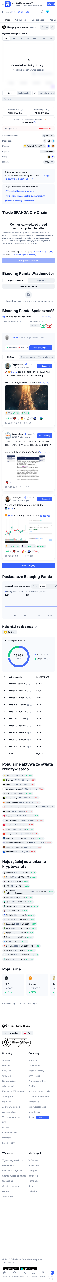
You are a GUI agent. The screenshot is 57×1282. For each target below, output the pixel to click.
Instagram (33, 1175)
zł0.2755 (20, 950)
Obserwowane (9, 1132)
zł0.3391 (16, 911)
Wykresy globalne (11, 1117)
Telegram (32, 1170)
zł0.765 (20, 919)
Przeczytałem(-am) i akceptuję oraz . (29, 253)
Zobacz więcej (47, 316)
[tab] (35, 93)
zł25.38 (17, 881)
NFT (4, 1122)
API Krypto (7, 1096)
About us (32, 1060)
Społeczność (34, 1165)
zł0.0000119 (21, 928)
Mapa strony (8, 1143)
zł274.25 (22, 906)
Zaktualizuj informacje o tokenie (20, 191)
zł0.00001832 (23, 946)
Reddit (31, 1186)
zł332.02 (19, 902)
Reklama (6, 1065)
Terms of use (34, 1065)
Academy (7, 1060)
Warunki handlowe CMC (43, 252)
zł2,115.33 (19, 933)
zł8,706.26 (19, 897)
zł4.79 (17, 886)
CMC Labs (7, 1070)
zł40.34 (20, 915)
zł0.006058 (29, 891)
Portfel (5, 1127)
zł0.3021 (21, 924)
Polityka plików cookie (39, 1091)
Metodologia (34, 1112)
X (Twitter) (33, 1160)
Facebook (33, 1181)
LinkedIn (32, 1191)
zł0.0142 (22, 955)
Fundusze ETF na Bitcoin (14, 1091)
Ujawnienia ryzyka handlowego (24, 254)
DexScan (6, 1101)
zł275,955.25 (21, 877)
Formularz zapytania (12, 1170)
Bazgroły (6, 1137)
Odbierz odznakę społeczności (20, 200)
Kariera (31, 1117)
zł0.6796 (19, 937)
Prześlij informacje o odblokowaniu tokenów (26, 196)
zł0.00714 (20, 873)
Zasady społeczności (38, 1096)
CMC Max (7, 1076)
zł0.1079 (19, 959)
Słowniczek (7, 1196)
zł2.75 (16, 941)
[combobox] (28, 99)
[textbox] (31, 339)
